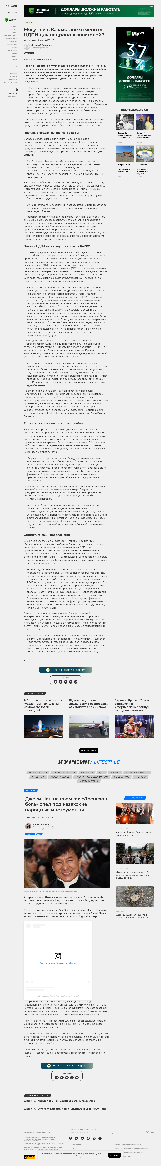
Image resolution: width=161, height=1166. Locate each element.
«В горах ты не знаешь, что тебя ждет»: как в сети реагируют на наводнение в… (133, 875)
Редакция (13, 73)
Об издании (77, 1144)
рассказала (84, 1020)
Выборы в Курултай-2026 (124, 1156)
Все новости (38, 772)
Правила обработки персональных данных (132, 1148)
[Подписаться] (114, 1132)
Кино (39, 834)
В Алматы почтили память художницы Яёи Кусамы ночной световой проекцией (43, 705)
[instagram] (70, 1138)
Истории (13, 29)
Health (14, 47)
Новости (13, 26)
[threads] (94, 1138)
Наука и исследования (92, 776)
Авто (15, 32)
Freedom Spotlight (10, 82)
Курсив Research (10, 35)
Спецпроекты (12, 79)
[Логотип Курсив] (11, 6)
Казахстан (13, 93)
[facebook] (100, 1138)
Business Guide (11, 38)
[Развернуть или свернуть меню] (16, 67)
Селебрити (121, 776)
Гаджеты (87, 772)
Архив (14, 59)
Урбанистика (88, 781)
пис (52, 1049)
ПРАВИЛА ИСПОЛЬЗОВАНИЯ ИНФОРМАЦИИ (130, 1152)
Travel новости (64, 772)
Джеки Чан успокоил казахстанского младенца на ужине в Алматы (65, 1108)
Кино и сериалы (137, 772)
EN (13, 12)
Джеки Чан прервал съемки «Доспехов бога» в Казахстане (59, 1101)
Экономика (12, 50)
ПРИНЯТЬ (114, 1155)
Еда (102, 772)
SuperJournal (11, 44)
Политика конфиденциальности (128, 1144)
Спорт (14, 53)
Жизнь (115, 772)
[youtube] (82, 1138)
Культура (38, 776)
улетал (44, 1043)
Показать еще (88, 751)
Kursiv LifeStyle (84, 900)
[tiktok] (88, 1138)
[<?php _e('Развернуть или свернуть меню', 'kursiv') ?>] (16, 90)
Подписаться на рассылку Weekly (84, 1129)
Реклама (13, 76)
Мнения (14, 56)
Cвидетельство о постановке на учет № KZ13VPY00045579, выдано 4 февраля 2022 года (43, 1144)
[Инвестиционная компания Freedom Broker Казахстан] (10, 20)
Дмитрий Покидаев (41, 45)
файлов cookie (77, 1158)
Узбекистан (12, 96)
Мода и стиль (60, 776)
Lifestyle (13, 41)
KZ (16, 12)
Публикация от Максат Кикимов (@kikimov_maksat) (58, 996)
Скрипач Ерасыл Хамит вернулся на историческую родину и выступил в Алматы (132, 705)
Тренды (140, 776)
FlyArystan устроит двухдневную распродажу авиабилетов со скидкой (88, 704)
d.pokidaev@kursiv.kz (39, 48)
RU (9, 12)
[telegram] (76, 1138)
